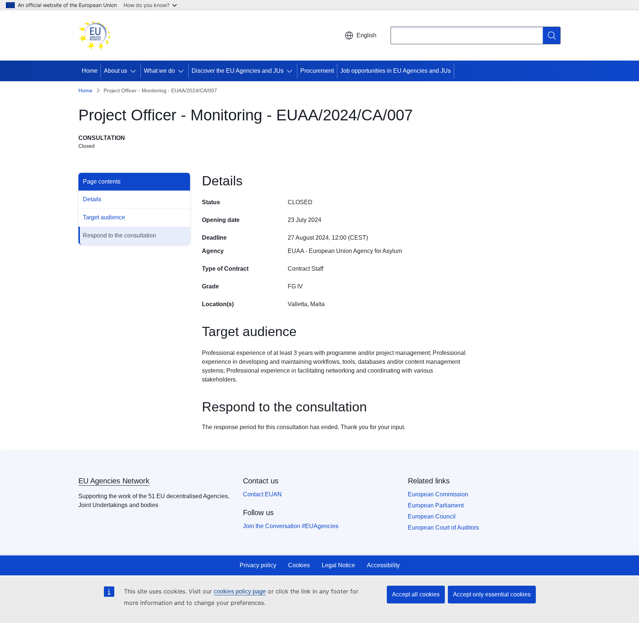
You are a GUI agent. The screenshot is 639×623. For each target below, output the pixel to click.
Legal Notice (338, 565)
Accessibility (383, 565)
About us (115, 71)
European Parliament (436, 505)
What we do (159, 71)
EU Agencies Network (113, 481)
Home (90, 71)
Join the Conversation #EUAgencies (290, 526)
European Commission (438, 494)
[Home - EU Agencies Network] (94, 35)
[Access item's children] (135, 71)
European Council (432, 516)
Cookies (299, 565)
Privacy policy (258, 565)
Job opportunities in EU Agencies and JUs (395, 71)
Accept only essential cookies (492, 594)
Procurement (317, 71)
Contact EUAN (262, 494)
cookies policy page (240, 591)
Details (92, 199)
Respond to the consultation (119, 235)
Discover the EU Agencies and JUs (238, 71)
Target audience (104, 217)
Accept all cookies (416, 594)
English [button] (366, 35)
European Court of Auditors (443, 527)
